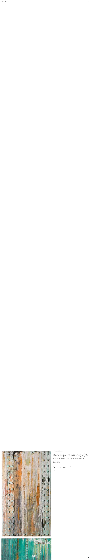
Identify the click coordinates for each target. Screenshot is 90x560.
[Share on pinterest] (60, 470)
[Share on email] (64, 470)
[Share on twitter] (58, 470)
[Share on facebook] (57, 470)
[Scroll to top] (88, 557)
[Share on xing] (63, 470)
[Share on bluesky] (62, 470)
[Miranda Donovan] (5, 1)
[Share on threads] (59, 470)
